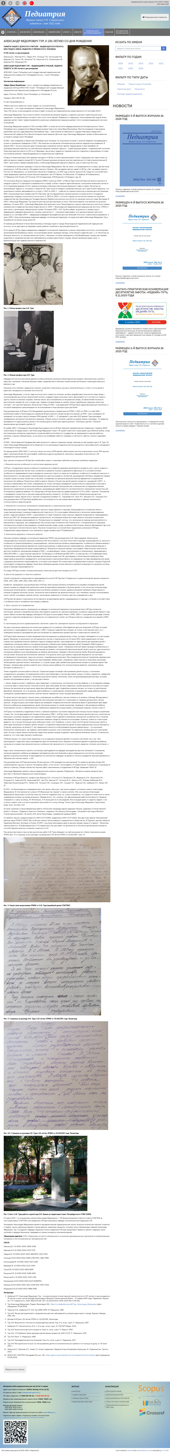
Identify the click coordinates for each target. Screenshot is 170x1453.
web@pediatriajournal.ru (31, 1393)
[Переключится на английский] (24, 3)
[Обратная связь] (17, 3)
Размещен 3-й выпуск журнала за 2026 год (139, 117)
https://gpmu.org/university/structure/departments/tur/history (70, 1355)
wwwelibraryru (49, 1412)
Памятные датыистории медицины (92, 32)
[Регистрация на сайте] (3, 3)
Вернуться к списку (15, 1369)
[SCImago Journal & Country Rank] (152, 1396)
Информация (38, 32)
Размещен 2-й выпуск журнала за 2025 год (139, 350)
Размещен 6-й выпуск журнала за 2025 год (139, 204)
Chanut (130, 1450)
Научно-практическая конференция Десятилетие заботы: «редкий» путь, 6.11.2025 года (141, 292)
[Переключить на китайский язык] (31, 3)
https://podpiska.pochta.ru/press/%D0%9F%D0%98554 (24, 1417)
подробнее (120, 196)
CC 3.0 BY (165, 1450)
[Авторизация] (10, 3)
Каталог (66, 32)
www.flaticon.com (144, 1450)
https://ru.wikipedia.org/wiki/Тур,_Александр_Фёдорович (73, 1304)
